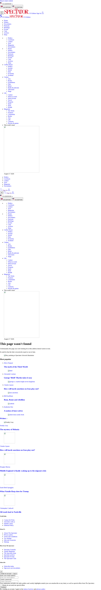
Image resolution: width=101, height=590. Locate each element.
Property (10, 102)
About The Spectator (10, 533)
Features (10, 112)
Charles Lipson (8, 385)
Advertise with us (9, 522)
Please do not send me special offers (13, 585)
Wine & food (12, 98)
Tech (9, 43)
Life (5, 93)
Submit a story (8, 523)
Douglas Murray (5, 467)
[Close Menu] (2, 192)
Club (5, 31)
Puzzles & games (13, 123)
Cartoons (11, 121)
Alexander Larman (10, 374)
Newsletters (7, 24)
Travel (10, 100)
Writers (6, 22)
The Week (11, 111)
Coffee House (8, 65)
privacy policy (40, 589)
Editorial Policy (9, 525)
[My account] (42, 13)
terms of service (28, 589)
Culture (10, 41)
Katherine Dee (8, 407)
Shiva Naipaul (8, 363)
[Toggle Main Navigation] (2, 13)
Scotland (10, 75)
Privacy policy (8, 535)
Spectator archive (9, 555)
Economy (11, 73)
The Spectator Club (10, 558)
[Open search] (1, 190)
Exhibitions (11, 82)
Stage (9, 91)
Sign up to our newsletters (12, 568)
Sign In (38, 13)
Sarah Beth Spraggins (7, 487)
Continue (3, 587)
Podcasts (6, 26)
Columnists (11, 114)
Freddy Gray (4, 425)
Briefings (7, 27)
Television (11, 89)
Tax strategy (8, 538)
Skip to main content (6, 1)
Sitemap (6, 542)
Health (10, 107)
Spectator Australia (10, 549)
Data (9, 72)
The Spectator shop (10, 553)
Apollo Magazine (9, 551)
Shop (5, 35)
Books (10, 80)
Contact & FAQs (9, 520)
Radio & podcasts (13, 88)
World (10, 70)
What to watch (12, 96)
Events (6, 29)
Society (10, 68)
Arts (9, 79)
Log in (15, 573)
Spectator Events (9, 557)
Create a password (5, 579)
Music (10, 86)
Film (9, 84)
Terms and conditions (10, 536)
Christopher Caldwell (6, 508)
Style (9, 105)
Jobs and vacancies (10, 540)
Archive (6, 33)
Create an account (6, 573)
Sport (9, 104)
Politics (10, 38)
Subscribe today (9, 566)
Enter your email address (7, 575)
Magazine (11, 45)
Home (6, 20)
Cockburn (11, 40)
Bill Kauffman (8, 396)
